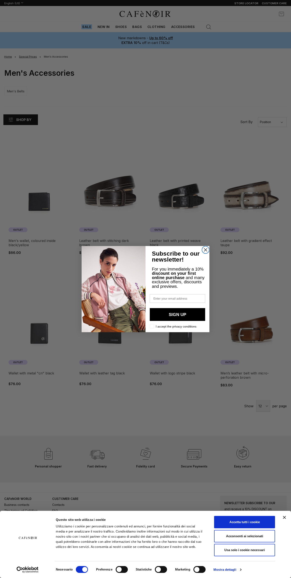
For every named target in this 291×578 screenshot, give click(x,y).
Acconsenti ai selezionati (244, 536)
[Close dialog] (205, 250)
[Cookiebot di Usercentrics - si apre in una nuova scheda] (27, 569)
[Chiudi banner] (284, 517)
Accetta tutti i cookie (244, 522)
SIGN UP (177, 314)
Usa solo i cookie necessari (244, 550)
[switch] (122, 569)
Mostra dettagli (224, 569)
